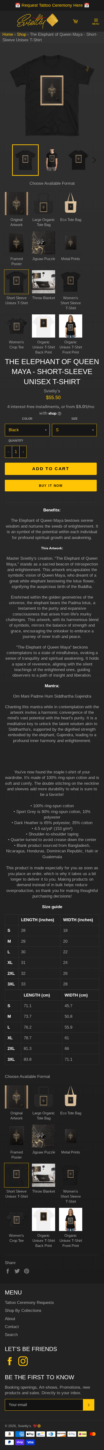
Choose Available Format (52, 183)
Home (7, 34)
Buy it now (51, 486)
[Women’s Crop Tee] (16, 326)
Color (27, 418)
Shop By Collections (23, 1310)
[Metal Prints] (70, 242)
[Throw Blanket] (43, 281)
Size (74, 418)
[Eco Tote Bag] (70, 203)
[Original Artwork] (16, 203)
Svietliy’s (24, 1426)
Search (11, 1334)
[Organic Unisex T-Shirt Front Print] (70, 326)
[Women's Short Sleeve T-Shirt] (70, 281)
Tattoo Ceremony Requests (29, 1302)
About (10, 1318)
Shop (21, 34)
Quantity (15, 440)
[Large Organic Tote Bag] (43, 203)
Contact (12, 1326)
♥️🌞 (37, 1426)
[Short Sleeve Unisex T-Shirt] (16, 281)
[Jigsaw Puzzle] (43, 242)
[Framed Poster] (16, 242)
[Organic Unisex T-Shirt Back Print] (43, 326)
